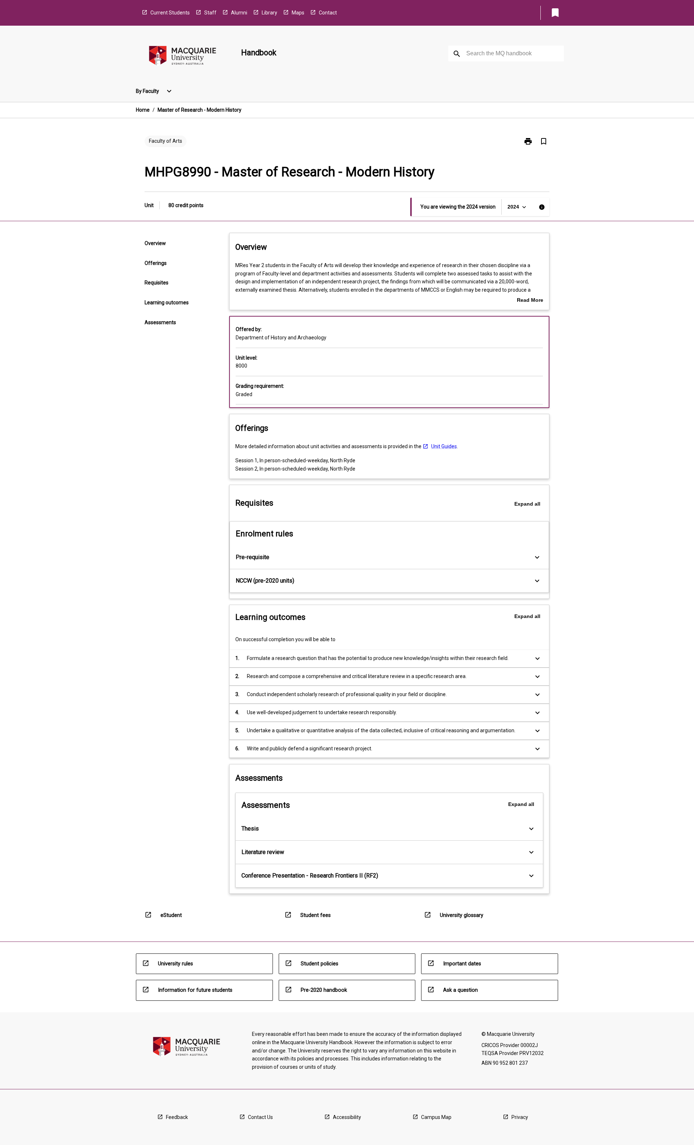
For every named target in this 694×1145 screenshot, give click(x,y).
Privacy (519, 1117)
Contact (328, 13)
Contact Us (260, 1117)
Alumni (239, 13)
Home (143, 110)
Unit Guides (444, 446)
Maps (298, 13)
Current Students (170, 13)
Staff (210, 13)
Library (269, 13)
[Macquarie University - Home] (183, 57)
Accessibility (347, 1117)
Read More (530, 300)
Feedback (177, 1117)
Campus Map (436, 1117)
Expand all (527, 504)
